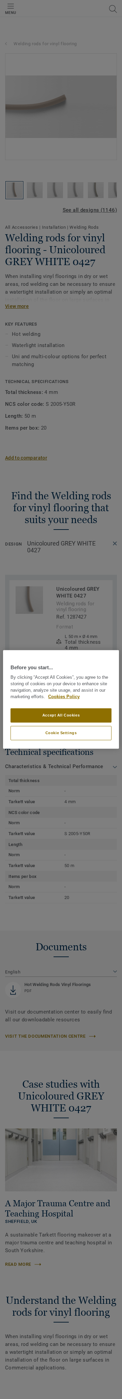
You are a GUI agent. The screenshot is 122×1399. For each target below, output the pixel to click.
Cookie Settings (61, 733)
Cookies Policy (64, 696)
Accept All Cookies (61, 715)
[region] (61, 699)
